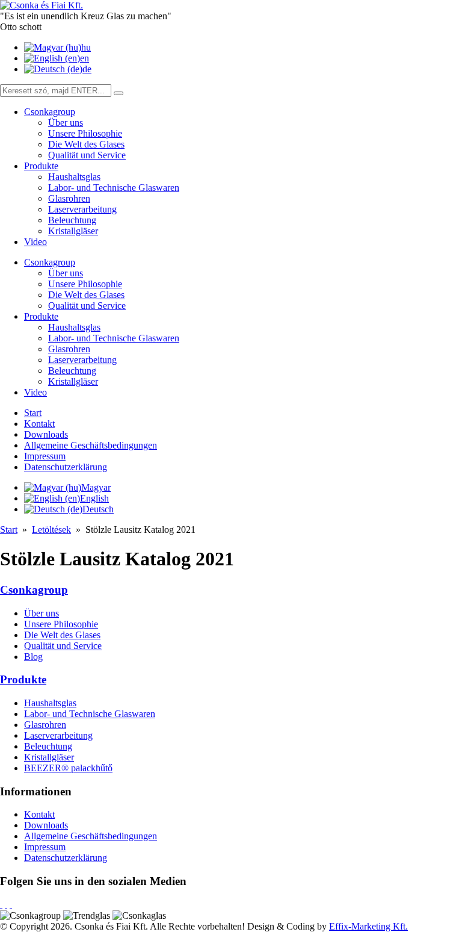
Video (35, 242)
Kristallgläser (73, 231)
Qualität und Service (87, 155)
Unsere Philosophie (85, 133)
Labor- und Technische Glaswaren (113, 187)
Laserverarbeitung (82, 209)
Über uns (65, 122)
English (94, 498)
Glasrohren (69, 198)
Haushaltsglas (74, 177)
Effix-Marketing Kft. (368, 926)
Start (33, 413)
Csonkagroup (49, 112)
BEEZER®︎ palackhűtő (68, 768)
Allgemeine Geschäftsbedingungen (90, 445)
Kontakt (39, 423)
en (84, 58)
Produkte (41, 166)
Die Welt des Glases (86, 144)
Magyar (96, 487)
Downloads (46, 434)
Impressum (45, 456)
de (86, 69)
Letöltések (51, 529)
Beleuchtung (72, 220)
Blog (33, 656)
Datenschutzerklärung (65, 467)
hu (86, 47)
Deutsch (98, 509)
